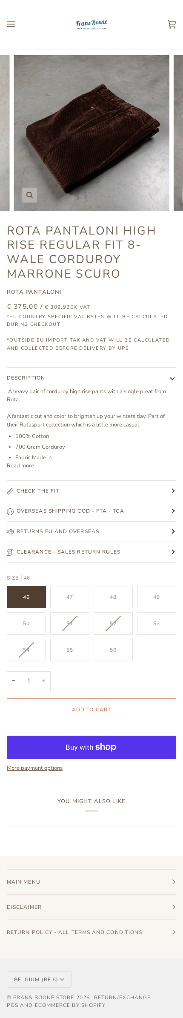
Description (26, 377)
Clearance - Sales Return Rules (68, 551)
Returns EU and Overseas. (59, 531)
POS (12, 1005)
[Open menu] (19, 24)
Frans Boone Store (43, 997)
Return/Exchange (122, 997)
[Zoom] (29, 195)
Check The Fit (38, 490)
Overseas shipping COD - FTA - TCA (70, 511)
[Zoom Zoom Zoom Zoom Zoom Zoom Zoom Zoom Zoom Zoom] (91, 133)
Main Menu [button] (23, 882)
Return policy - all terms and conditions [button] (74, 932)
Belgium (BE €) (36, 979)
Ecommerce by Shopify (70, 1005)
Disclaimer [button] (24, 907)
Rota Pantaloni (34, 292)
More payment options (35, 768)
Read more (20, 466)
